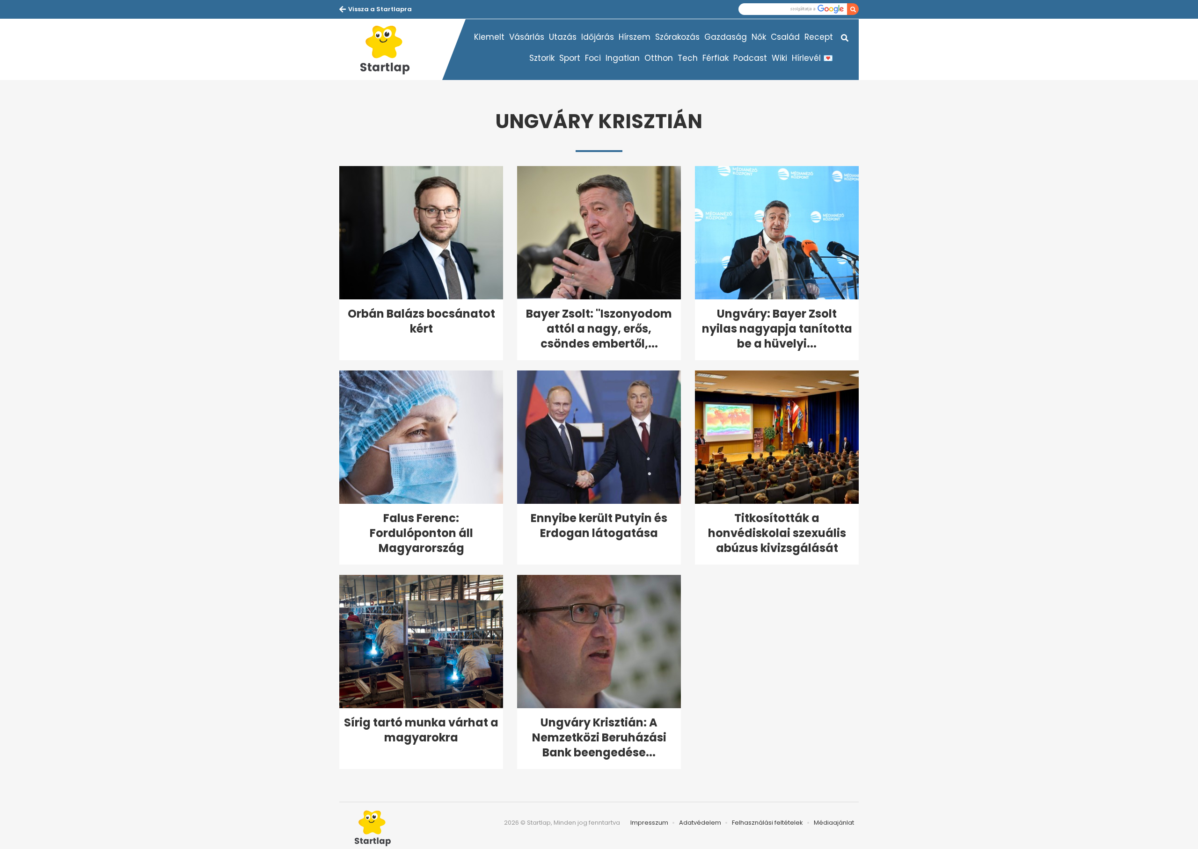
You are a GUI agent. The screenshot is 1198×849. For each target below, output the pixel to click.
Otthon (658, 58)
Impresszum (649, 822)
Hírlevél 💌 (812, 58)
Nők (759, 37)
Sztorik (542, 58)
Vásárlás (526, 37)
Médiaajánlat (834, 822)
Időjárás (597, 37)
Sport (569, 58)
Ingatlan (623, 58)
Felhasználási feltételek (767, 822)
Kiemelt (489, 37)
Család (785, 37)
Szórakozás (677, 37)
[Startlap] (390, 49)
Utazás (563, 37)
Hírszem (634, 37)
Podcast (750, 58)
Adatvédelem (700, 822)
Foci (593, 58)
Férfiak (715, 58)
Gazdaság (725, 37)
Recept (818, 37)
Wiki (779, 58)
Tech (688, 58)
